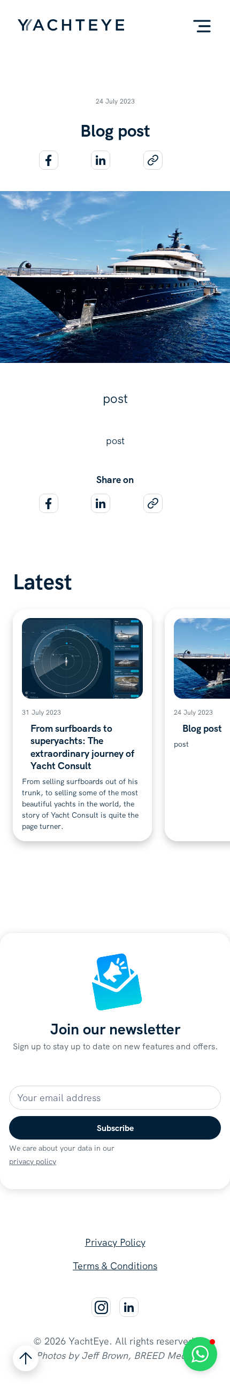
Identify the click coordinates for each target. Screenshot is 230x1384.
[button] (202, 26)
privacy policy (32, 1161)
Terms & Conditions (115, 1266)
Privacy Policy (115, 1242)
